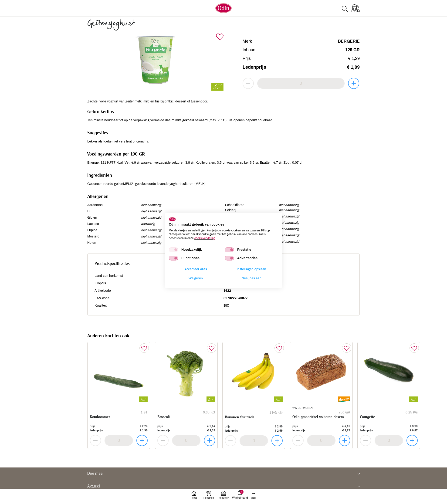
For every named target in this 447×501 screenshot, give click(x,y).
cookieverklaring (204, 238)
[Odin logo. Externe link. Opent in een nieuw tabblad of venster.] (172, 219)
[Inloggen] (356, 8)
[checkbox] (173, 249)
